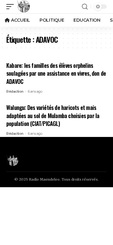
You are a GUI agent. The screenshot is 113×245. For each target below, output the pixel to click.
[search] (84, 7)
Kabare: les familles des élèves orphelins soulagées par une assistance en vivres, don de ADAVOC (56, 73)
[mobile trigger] (11, 6)
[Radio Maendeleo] (23, 6)
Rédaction (15, 91)
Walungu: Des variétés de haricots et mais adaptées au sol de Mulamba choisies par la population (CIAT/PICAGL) (52, 115)
